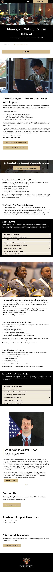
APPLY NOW (40, 1)
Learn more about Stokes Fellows (14, 147)
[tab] (26, 234)
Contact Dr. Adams (11, 480)
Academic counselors (10, 522)
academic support (7, 45)
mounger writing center (21, 45)
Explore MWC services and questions (15, 142)
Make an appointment (11, 505)
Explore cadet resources (11, 545)
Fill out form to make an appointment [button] (26, 168)
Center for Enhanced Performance (14, 521)
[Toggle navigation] (50, 2)
